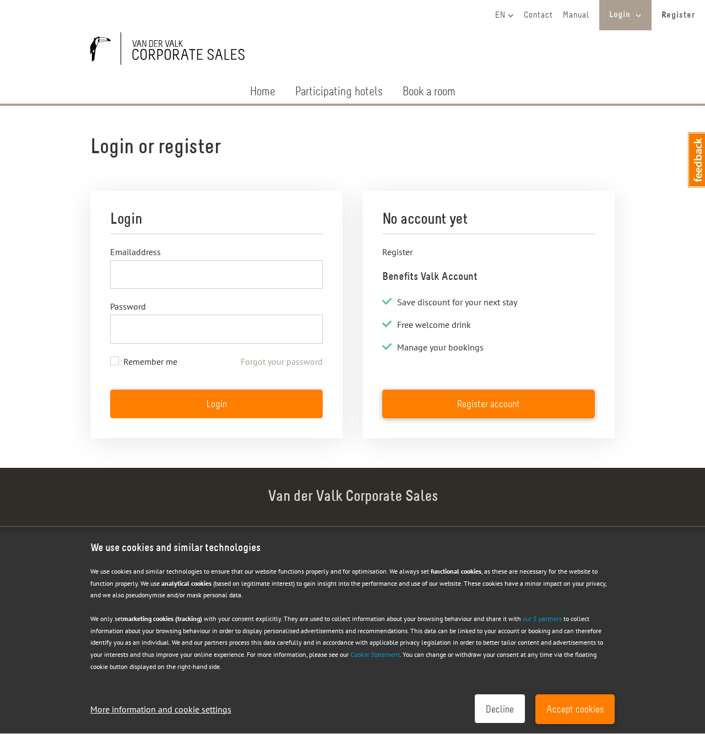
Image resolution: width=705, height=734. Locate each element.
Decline (500, 710)
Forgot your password (282, 361)
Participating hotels (339, 92)
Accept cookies (575, 710)
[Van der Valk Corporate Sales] (173, 51)
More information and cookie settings (160, 709)
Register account (488, 405)
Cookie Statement (375, 654)
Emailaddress (135, 251)
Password (128, 306)
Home (262, 92)
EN (500, 15)
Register (678, 15)
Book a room (429, 92)
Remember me (150, 361)
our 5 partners (542, 618)
